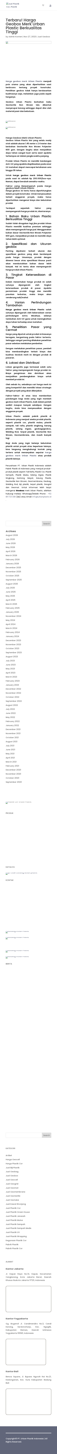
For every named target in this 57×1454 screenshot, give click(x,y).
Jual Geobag (12, 1048)
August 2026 (12, 535)
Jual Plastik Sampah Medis (18, 1104)
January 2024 (12, 636)
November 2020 (13, 774)
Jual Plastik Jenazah (15, 1092)
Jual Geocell (12, 1056)
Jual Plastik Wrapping (16, 1112)
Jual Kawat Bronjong (16, 1080)
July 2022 (10, 709)
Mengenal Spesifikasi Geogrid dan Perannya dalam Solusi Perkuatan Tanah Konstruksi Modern (28, 988)
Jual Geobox (44, 36)
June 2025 (11, 592)
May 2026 (10, 547)
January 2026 (12, 563)
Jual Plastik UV (13, 1108)
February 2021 (12, 766)
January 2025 (12, 612)
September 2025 (14, 579)
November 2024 (13, 616)
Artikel (9, 1031)
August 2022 (12, 705)
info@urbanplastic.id (16, 902)
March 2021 (11, 761)
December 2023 (13, 640)
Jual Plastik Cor (13, 1084)
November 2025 (13, 571)
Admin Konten (15, 36)
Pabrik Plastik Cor (14, 1124)
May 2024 (10, 620)
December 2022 (13, 689)
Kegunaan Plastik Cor (16, 1116)
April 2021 (10, 757)
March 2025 (11, 604)
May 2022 (10, 717)
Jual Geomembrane (15, 1068)
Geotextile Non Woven (16, 855)
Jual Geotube (12, 1076)
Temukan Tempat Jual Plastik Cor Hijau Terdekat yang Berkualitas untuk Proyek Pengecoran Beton (28, 998)
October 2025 (12, 575)
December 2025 (13, 567)
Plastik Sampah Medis (16, 825)
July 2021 (10, 745)
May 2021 (10, 753)
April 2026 (10, 551)
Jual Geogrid (12, 1060)
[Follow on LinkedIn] (8, 910)
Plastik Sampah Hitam (16, 860)
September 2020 (14, 782)
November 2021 (13, 733)
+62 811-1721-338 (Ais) (16, 897)
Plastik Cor (11, 820)
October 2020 (12, 778)
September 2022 (14, 701)
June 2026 (11, 543)
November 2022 (13, 693)
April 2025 (10, 600)
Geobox (9, 845)
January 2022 (12, 725)
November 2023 (13, 644)
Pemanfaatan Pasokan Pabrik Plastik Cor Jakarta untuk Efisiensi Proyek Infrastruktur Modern (28, 1008)
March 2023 (11, 677)
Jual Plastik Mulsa (14, 1096)
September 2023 (14, 652)
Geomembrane (13, 830)
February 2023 (13, 681)
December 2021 (13, 729)
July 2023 (10, 660)
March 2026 (11, 555)
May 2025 (10, 596)
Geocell (9, 835)
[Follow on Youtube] (24, 910)
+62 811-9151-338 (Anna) (17, 892)
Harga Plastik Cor (14, 1040)
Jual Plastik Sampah (15, 1100)
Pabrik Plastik (12, 1120)
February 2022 (13, 721)
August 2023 (12, 656)
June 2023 (11, 664)
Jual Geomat (12, 1064)
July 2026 (10, 539)
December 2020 (13, 770)
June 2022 (11, 713)
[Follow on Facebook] (18, 910)
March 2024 (11, 628)
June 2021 (10, 749)
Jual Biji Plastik (12, 1044)
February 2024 (13, 632)
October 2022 (12, 697)
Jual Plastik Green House (18, 1088)
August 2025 (12, 584)
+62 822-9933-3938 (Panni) (19, 887)
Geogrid (10, 840)
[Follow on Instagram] (29, 910)
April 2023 (10, 672)
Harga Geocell (13, 1035)
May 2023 (10, 668)
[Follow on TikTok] (13, 910)
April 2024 (11, 624)
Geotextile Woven (14, 850)
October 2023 (12, 648)
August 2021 (11, 741)
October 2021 (12, 737)
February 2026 (13, 559)
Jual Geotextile (13, 1072)
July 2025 (10, 587)
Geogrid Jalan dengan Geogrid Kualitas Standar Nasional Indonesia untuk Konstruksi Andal (28, 977)
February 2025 (13, 608)
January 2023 (12, 685)
